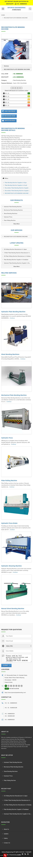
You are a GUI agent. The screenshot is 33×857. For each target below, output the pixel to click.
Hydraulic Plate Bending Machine (13, 206)
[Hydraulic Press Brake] (16, 504)
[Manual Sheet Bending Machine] (16, 590)
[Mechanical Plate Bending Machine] (16, 376)
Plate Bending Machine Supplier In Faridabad (16, 259)
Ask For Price (10, 111)
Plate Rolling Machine (9, 220)
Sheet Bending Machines (10, 213)
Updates (6, 833)
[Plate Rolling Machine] (16, 461)
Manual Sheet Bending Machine (12, 608)
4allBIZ (19, 854)
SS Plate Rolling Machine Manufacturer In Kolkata (17, 256)
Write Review (10, 120)
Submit (5, 665)
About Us (6, 829)
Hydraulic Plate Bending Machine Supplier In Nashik (18, 263)
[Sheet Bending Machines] (16, 335)
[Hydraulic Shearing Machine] (16, 547)
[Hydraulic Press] (16, 419)
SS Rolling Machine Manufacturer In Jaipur (15, 249)
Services (6, 66)
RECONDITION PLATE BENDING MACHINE (16, 236)
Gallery (6, 838)
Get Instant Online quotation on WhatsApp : (16, 3)
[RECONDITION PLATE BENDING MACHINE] (16, 49)
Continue (12, 318)
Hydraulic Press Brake (9, 523)
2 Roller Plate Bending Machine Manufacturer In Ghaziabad (18, 252)
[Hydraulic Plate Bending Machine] (16, 293)
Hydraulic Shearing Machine (11, 566)
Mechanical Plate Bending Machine (13, 210)
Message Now (10, 116)
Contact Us (7, 843)
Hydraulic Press (8, 217)
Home (3, 15)
